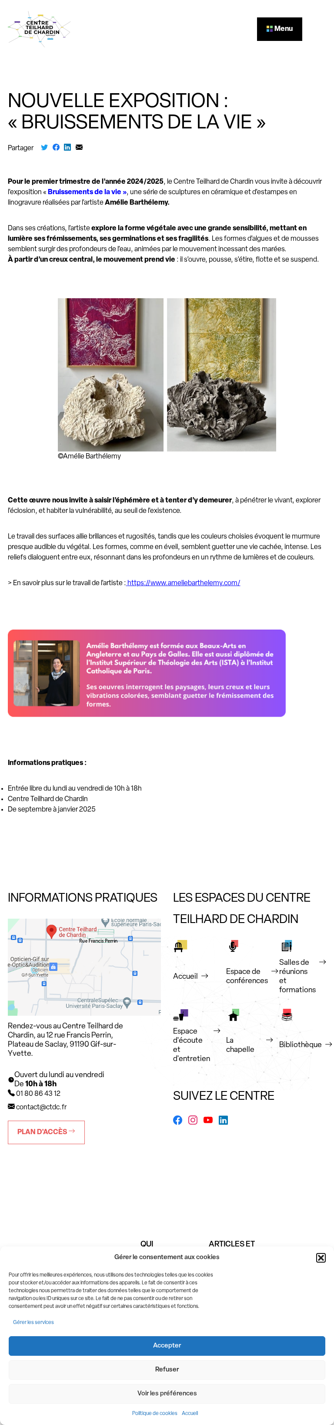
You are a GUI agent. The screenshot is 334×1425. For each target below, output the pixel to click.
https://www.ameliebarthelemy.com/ (183, 583)
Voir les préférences (167, 1394)
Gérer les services (33, 1322)
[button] (321, 1257)
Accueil (190, 1413)
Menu (283, 29)
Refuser (167, 1370)
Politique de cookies (154, 1413)
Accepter (167, 1346)
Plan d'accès (42, 1132)
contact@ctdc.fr (41, 1107)
